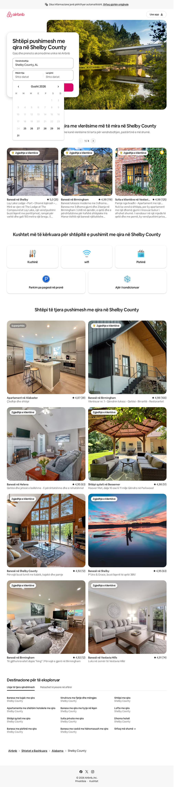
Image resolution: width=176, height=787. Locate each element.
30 (58, 128)
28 (45, 128)
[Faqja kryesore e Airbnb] (15, 14)
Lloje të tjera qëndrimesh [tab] (21, 687)
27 (38, 128)
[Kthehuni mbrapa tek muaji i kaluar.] (19, 87)
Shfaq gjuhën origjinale (116, 4)
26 (31, 128)
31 (18, 135)
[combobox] (43, 65)
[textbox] (27, 77)
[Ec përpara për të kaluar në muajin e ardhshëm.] (58, 87)
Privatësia (80, 781)
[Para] (93, 141)
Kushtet (93, 781)
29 (51, 128)
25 (25, 128)
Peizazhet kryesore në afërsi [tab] (56, 687)
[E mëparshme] (80, 141)
